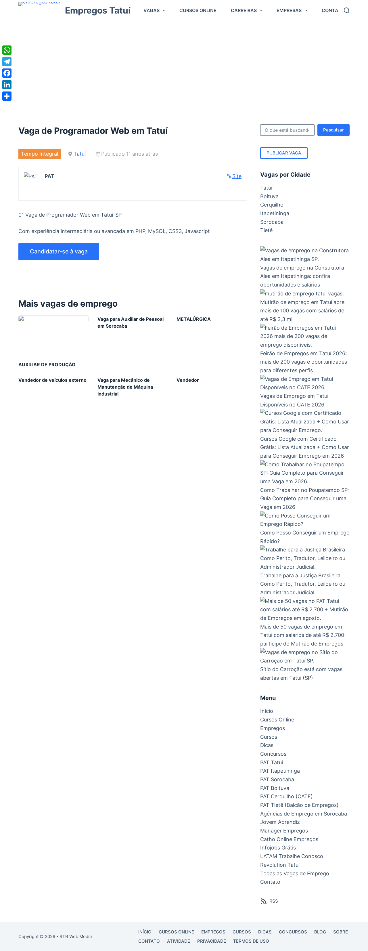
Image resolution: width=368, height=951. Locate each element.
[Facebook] (7, 73)
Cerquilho (271, 205)
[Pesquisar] (347, 10)
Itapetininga (274, 213)
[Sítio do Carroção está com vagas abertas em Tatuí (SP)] (305, 656)
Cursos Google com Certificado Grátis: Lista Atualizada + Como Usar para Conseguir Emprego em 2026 (304, 447)
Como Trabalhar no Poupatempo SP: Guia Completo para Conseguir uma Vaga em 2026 (304, 498)
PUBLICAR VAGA (284, 153)
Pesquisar (333, 130)
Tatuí (80, 154)
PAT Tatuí (271, 762)
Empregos (272, 728)
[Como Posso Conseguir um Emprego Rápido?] (305, 519)
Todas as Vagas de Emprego (294, 873)
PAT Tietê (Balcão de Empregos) (299, 805)
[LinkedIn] (7, 84)
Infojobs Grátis (278, 848)
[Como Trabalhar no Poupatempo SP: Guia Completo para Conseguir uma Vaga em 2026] (305, 473)
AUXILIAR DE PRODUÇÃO (47, 364)
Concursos (273, 754)
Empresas (289, 10)
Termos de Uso (251, 941)
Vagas (151, 10)
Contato (333, 10)
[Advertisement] (184, 64)
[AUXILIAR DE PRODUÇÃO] (53, 335)
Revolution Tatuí (280, 865)
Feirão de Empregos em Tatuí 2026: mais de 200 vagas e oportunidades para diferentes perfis (303, 361)
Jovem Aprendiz (280, 822)
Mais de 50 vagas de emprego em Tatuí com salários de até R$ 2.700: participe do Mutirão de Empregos (303, 635)
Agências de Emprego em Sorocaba (303, 814)
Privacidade (211, 941)
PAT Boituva (274, 788)
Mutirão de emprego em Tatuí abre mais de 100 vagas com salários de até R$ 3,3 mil (302, 310)
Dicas (266, 745)
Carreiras (244, 10)
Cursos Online (197, 10)
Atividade (178, 941)
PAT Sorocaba (277, 779)
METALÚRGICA (194, 319)
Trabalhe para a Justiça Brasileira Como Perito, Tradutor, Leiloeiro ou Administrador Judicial (302, 583)
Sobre (340, 932)
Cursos (268, 737)
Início (266, 711)
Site (236, 176)
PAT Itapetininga (280, 771)
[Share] (7, 96)
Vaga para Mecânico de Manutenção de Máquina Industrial (125, 387)
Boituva (269, 196)
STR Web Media (76, 936)
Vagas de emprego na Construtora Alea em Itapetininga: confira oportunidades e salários (302, 276)
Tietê (266, 230)
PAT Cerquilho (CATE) (286, 796)
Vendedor (188, 380)
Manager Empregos (284, 831)
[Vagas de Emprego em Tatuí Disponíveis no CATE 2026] (305, 383)
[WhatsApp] (7, 50)
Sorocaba (271, 222)
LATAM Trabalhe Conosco (291, 856)
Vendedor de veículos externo (52, 380)
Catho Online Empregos (289, 839)
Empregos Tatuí (98, 10)
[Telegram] (7, 61)
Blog (320, 932)
